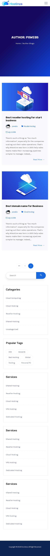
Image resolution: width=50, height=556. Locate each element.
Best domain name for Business (24, 206)
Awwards (21, 352)
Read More (37, 160)
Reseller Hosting (29, 126)
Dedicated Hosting (14, 417)
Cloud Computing (13, 298)
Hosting (12, 363)
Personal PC (26, 363)
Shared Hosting (12, 321)
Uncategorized (12, 329)
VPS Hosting (11, 409)
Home (18, 43)
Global (27, 357)
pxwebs (15, 126)
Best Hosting (14, 357)
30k (10, 352)
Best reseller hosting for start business (24, 119)
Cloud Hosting (29, 212)
